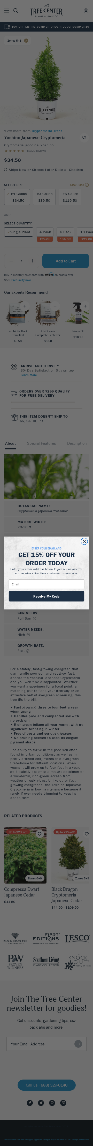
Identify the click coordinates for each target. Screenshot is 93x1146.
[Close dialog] (84, 541)
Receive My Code (46, 596)
